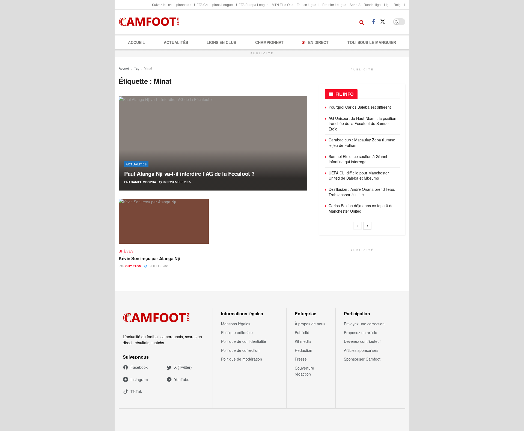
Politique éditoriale (237, 332)
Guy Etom (133, 266)
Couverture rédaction (304, 371)
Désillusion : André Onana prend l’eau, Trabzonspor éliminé (362, 191)
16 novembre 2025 (176, 182)
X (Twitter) (183, 367)
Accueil (136, 42)
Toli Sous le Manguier (371, 42)
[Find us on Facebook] (373, 22)
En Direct (318, 42)
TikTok (136, 391)
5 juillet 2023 (158, 266)
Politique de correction (240, 350)
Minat (148, 68)
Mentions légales (235, 323)
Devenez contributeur (362, 341)
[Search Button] (361, 22)
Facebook (139, 367)
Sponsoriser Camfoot (362, 359)
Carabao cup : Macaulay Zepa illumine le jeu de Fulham (362, 142)
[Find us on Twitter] (382, 22)
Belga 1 (399, 4)
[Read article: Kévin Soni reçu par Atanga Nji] (164, 221)
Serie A (355, 4)
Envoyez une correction (364, 323)
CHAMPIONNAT (269, 42)
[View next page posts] (367, 226)
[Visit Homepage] (151, 22)
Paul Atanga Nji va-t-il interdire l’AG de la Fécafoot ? (189, 173)
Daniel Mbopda (143, 182)
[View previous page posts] (357, 226)
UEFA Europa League (252, 4)
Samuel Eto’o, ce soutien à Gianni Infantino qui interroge (358, 159)
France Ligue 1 (308, 4)
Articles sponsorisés (361, 350)
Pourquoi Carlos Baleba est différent (360, 107)
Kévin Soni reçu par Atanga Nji (149, 258)
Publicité (302, 332)
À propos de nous (310, 323)
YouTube (181, 379)
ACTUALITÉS (176, 42)
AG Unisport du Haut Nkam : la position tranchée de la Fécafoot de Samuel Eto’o (362, 123)
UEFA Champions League (213, 4)
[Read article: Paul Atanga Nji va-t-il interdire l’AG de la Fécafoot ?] (213, 143)
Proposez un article (360, 332)
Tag (136, 68)
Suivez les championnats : (171, 4)
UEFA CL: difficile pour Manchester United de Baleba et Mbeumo (359, 175)
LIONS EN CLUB (221, 42)
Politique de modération (241, 359)
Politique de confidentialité (243, 341)
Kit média (303, 341)
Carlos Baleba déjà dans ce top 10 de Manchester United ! (361, 208)
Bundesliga (372, 4)
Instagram (139, 379)
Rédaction (303, 350)
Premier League (334, 4)
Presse (301, 359)
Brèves (126, 251)
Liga (387, 4)
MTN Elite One (282, 4)
